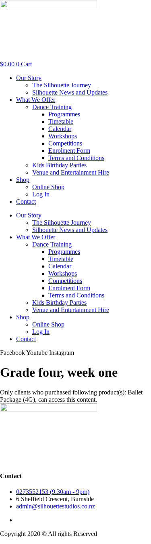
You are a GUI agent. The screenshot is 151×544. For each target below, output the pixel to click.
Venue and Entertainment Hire (70, 172)
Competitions (65, 143)
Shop (22, 179)
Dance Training (52, 106)
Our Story (28, 77)
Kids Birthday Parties (59, 165)
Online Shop (48, 186)
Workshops (62, 136)
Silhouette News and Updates (70, 92)
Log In (41, 194)
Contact (26, 201)
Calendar (59, 128)
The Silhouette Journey (61, 85)
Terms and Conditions (76, 157)
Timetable (60, 121)
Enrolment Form (69, 150)
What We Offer (35, 99)
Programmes (64, 114)
